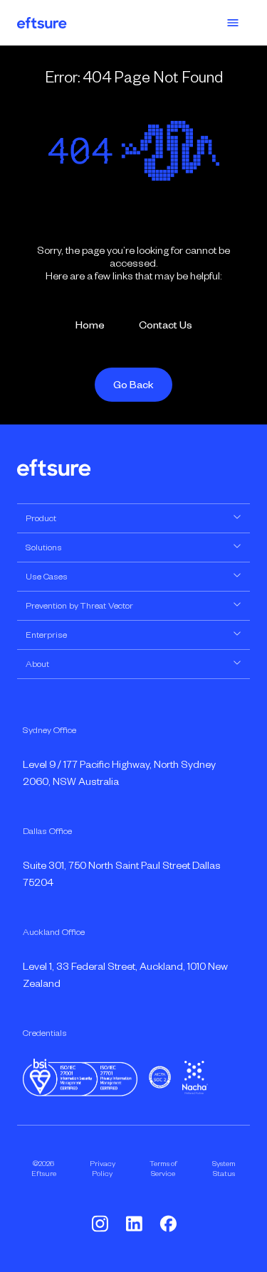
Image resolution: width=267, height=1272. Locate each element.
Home (90, 325)
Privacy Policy (102, 1168)
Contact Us (165, 325)
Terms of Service (163, 1168)
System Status (224, 1168)
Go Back (133, 384)
